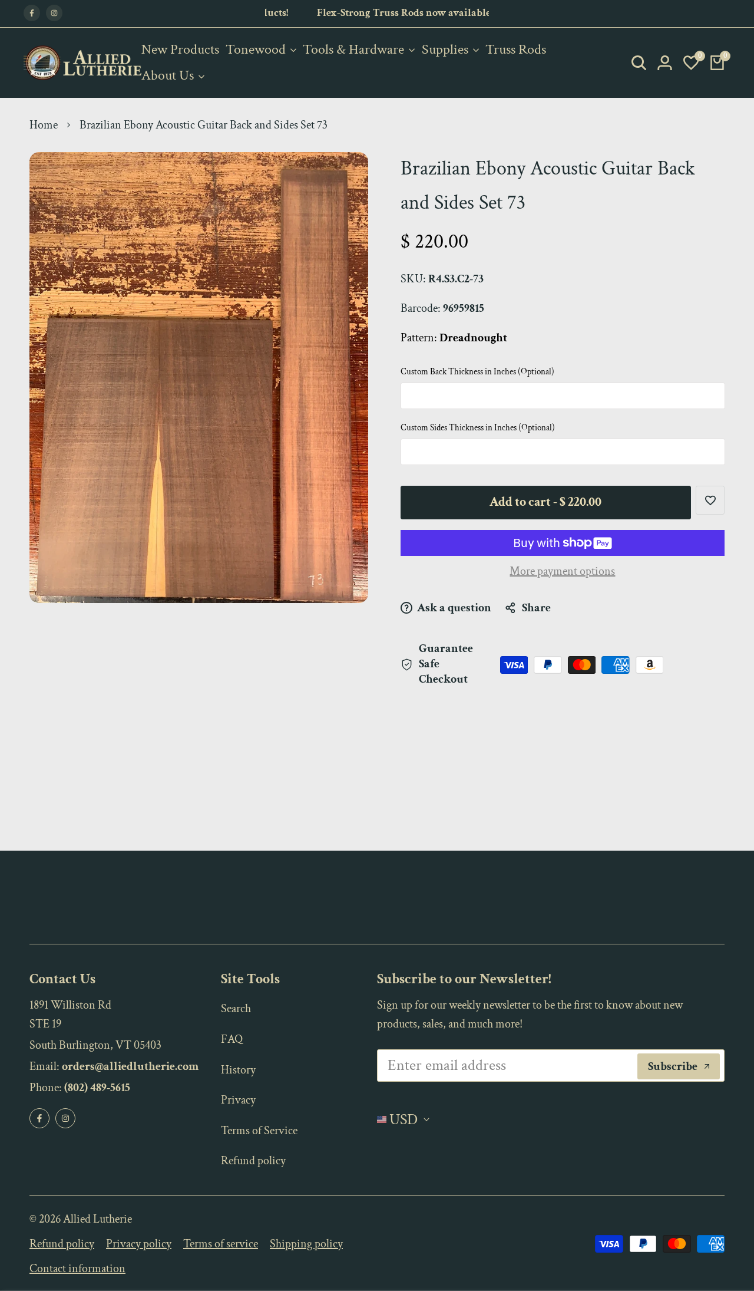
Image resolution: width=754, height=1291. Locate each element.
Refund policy (253, 1160)
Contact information (77, 1268)
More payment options (562, 571)
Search (236, 1008)
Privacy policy (138, 1244)
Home (43, 125)
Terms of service (220, 1244)
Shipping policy (306, 1244)
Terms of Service (259, 1130)
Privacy (238, 1100)
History (238, 1070)
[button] (710, 500)
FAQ (232, 1039)
